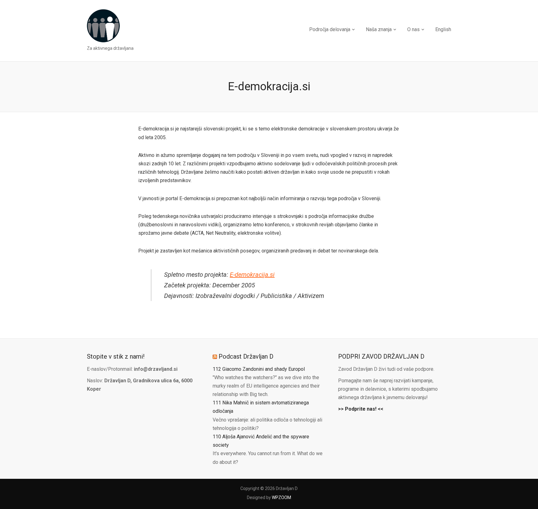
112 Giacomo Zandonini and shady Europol (259, 369)
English (443, 29)
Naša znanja (379, 29)
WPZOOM (281, 497)
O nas (413, 29)
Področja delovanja (329, 29)
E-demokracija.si (252, 274)
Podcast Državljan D (246, 356)
